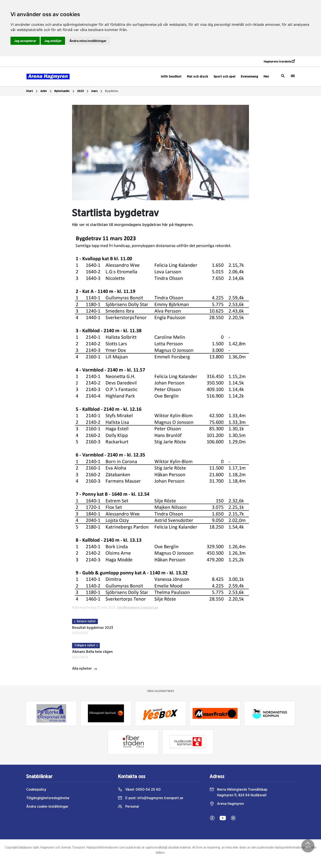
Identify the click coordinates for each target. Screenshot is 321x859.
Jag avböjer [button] (53, 41)
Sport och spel (224, 76)
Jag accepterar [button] (25, 41)
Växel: (142, 789)
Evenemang (249, 76)
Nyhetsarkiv (62, 91)
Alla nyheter (82, 668)
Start (29, 91)
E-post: (153, 798)
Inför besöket (171, 76)
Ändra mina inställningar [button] (87, 41)
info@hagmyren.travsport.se (137, 607)
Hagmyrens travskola (278, 61)
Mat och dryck (197, 76)
